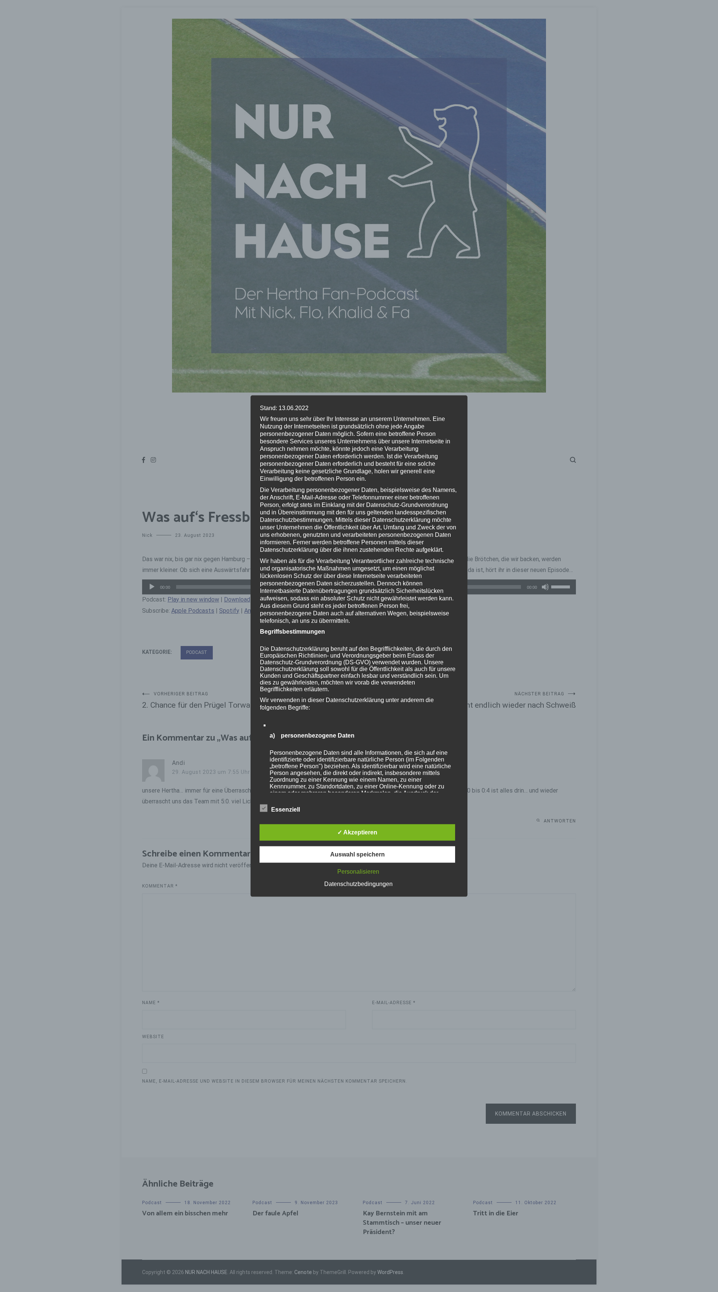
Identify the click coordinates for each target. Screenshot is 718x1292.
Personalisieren (358, 871)
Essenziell (285, 809)
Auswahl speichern (357, 854)
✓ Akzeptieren (357, 832)
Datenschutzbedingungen (358, 883)
